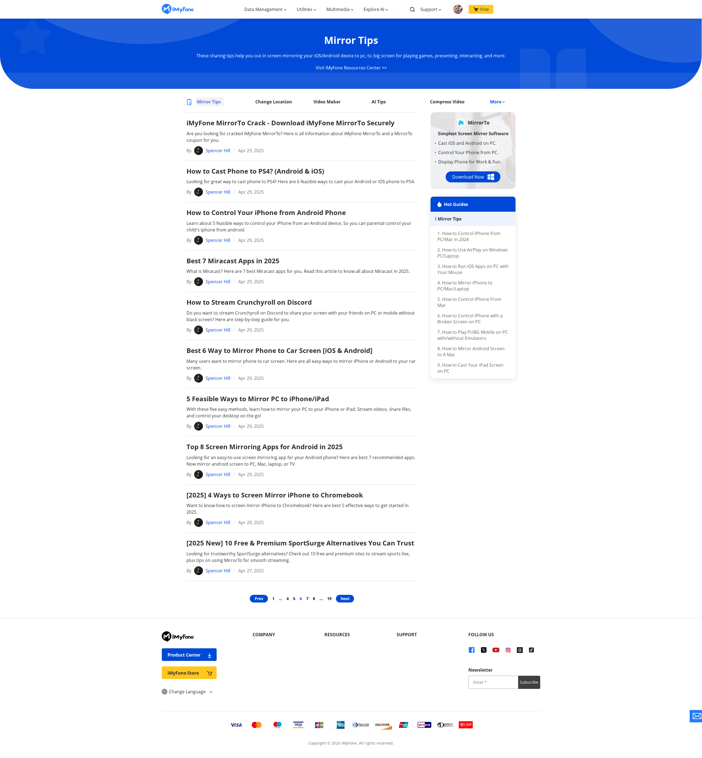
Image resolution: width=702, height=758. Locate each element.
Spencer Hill (218, 151)
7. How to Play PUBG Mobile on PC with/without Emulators (472, 335)
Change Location (273, 102)
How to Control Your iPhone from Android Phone (266, 212)
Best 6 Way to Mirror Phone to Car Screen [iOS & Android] (279, 350)
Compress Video (447, 102)
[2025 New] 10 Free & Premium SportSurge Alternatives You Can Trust (300, 542)
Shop (484, 9)
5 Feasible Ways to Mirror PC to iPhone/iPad (257, 398)
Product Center (184, 655)
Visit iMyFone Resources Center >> (351, 68)
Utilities (304, 9)
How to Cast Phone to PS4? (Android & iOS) (255, 171)
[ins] (508, 649)
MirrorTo (478, 122)
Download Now (468, 177)
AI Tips (379, 102)
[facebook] (471, 649)
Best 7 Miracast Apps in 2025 (232, 260)
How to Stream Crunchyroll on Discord (249, 302)
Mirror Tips (209, 102)
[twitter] (483, 649)
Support (428, 9)
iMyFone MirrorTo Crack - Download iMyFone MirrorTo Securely (290, 122)
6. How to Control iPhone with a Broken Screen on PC (470, 319)
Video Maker (327, 102)
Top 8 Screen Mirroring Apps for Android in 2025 (264, 446)
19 (329, 598)
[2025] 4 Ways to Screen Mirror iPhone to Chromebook (274, 494)
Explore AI (374, 9)
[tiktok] (531, 649)
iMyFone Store (183, 673)
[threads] (520, 649)
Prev (259, 598)
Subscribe (529, 682)
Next (345, 598)
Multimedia (338, 9)
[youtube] (495, 649)
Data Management (263, 9)
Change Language (188, 692)
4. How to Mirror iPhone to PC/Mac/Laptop (464, 286)
